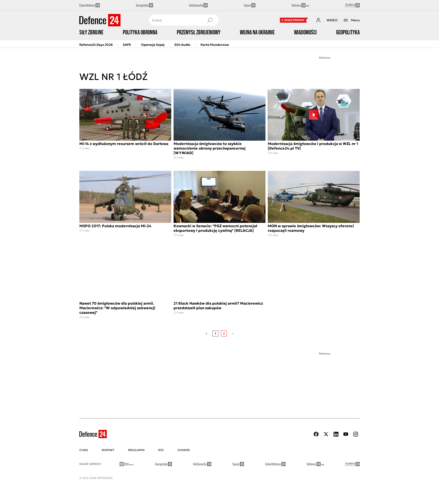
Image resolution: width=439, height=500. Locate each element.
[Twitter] (326, 434)
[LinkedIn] (336, 434)
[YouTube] (346, 434)
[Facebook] (316, 434)
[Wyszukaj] (209, 20)
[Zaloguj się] (318, 20)
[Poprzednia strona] (206, 333)
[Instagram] (355, 434)
